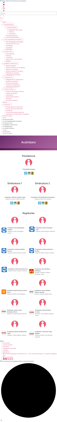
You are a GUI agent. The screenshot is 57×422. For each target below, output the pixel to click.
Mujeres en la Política (12, 69)
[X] (3, 7)
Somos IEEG (6, 343)
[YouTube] (4, 5)
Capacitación (9, 95)
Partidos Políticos (9, 89)
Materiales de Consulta (12, 73)
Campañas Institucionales (13, 74)
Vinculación (9, 47)
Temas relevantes (11, 66)
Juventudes (9, 57)
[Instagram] (4, 9)
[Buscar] (2, 16)
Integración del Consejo (15, 30)
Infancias (8, 55)
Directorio (9, 98)
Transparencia (8, 77)
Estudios (8, 61)
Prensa (5, 102)
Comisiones (12, 33)
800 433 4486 (9, 357)
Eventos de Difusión (11, 93)
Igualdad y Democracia (10, 63)
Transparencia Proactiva (13, 86)
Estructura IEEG (8, 24)
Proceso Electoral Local (12, 43)
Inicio (4, 22)
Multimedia (9, 49)
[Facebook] (4, 3)
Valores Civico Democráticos (14, 59)
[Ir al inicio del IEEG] (13, 1)
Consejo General (7, 345)
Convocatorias (10, 54)
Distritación (9, 110)
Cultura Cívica (8, 51)
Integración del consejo (9, 348)
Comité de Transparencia (13, 85)
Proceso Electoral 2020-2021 (14, 109)
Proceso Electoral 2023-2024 (14, 107)
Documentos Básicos (12, 100)
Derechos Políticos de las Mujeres (15, 67)
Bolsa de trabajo (7, 116)
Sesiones (11, 31)
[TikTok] (4, 11)
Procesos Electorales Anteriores (15, 112)
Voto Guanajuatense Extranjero (13, 39)
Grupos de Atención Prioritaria (14, 71)
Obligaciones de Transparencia (14, 79)
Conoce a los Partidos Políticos (15, 91)
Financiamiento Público (12, 97)
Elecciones (7, 104)
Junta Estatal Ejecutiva (12, 37)
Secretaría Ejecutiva (11, 35)
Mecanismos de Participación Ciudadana (17, 114)
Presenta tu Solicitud (12, 81)
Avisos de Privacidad (12, 83)
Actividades (9, 45)
